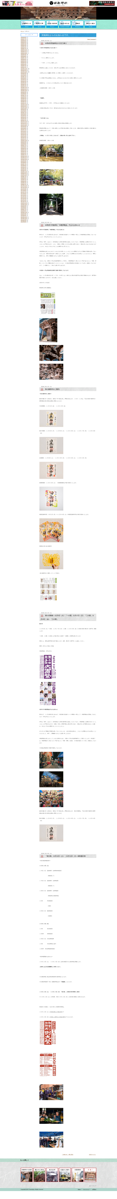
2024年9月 (23, 73)
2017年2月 (23, 200)
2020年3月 (23, 151)
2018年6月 (23, 178)
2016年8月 (23, 207)
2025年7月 (23, 57)
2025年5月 (23, 61)
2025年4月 (23, 62)
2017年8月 (23, 190)
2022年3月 (23, 118)
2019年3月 (23, 168)
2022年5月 (23, 115)
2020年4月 (23, 150)
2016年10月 (24, 204)
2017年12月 (24, 186)
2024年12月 (24, 68)
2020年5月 (23, 148)
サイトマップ (86, 1189)
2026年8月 (23, 37)
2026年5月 (23, 42)
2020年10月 (24, 140)
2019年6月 (23, 165)
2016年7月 (23, 209)
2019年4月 (23, 167)
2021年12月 (24, 121)
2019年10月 (24, 159)
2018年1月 (23, 184)
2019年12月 (24, 156)
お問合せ (94, 1189)
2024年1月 (23, 86)
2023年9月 (23, 92)
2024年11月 (24, 70)
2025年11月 (24, 51)
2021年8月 (23, 128)
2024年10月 (24, 72)
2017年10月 (24, 187)
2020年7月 (23, 145)
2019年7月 (23, 164)
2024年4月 (23, 81)
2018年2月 (23, 182)
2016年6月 (23, 211)
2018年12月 (24, 171)
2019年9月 (23, 161)
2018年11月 (24, 173)
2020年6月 (23, 146)
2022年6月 (23, 114)
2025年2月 (23, 65)
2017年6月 (23, 193)
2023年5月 (23, 97)
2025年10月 (24, 53)
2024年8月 (23, 75)
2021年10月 (24, 125)
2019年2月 (23, 170)
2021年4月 (23, 134)
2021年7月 (23, 129)
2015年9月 (23, 214)
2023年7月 (23, 95)
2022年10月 (24, 107)
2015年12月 (24, 212)
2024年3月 (23, 82)
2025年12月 (24, 50)
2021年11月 (24, 123)
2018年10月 (24, 175)
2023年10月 (24, 90)
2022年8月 (23, 111)
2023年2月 (23, 101)
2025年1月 (23, 67)
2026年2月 (23, 47)
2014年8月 (23, 221)
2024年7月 (23, 76)
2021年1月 (23, 139)
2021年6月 (23, 131)
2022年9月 (23, 109)
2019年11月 (24, 157)
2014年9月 (23, 220)
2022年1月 (23, 120)
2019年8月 (23, 162)
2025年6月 (23, 59)
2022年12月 (24, 104)
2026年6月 (23, 40)
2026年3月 (23, 45)
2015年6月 (23, 215)
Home (79, 1189)
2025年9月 (23, 54)
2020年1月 (23, 154)
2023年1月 (23, 103)
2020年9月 (23, 142)
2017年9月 (23, 189)
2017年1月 (23, 201)
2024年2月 (23, 84)
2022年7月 (23, 112)
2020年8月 (23, 143)
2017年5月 (23, 195)
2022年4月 (23, 117)
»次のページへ (92, 1154)
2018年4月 (23, 179)
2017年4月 (23, 196)
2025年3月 (23, 64)
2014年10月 (24, 218)
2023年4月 (23, 98)
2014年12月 (24, 217)
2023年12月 (24, 87)
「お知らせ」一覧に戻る (67, 1154)
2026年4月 (23, 43)
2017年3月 (23, 198)
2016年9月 (23, 206)
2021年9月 (23, 126)
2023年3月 (23, 100)
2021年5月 (23, 132)
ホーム (22, 31)
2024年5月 (23, 79)
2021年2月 (23, 137)
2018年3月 (23, 181)
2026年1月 (23, 48)
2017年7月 (23, 192)
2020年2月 (23, 153)
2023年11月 (24, 89)
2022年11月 (24, 106)
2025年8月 (23, 56)
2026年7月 (23, 39)
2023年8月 (23, 93)
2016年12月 (24, 203)
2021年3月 (23, 136)
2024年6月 (23, 78)
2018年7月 (23, 176)
